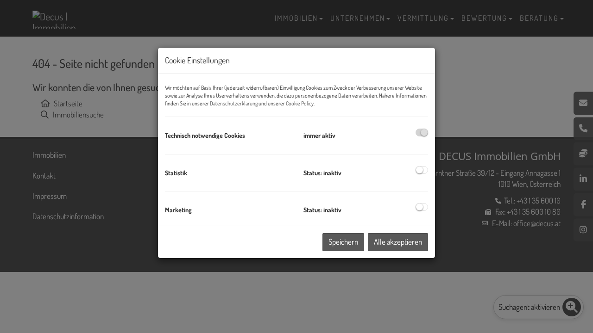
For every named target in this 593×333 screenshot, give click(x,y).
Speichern (343, 242)
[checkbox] (422, 132)
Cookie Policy (300, 103)
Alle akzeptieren (398, 242)
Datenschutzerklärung (234, 103)
